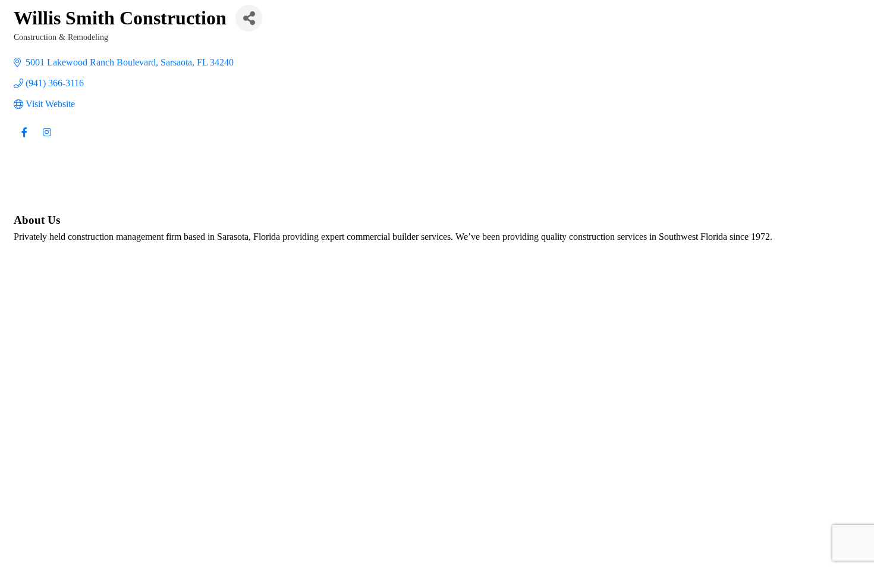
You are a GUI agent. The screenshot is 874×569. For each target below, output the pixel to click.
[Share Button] (248, 18)
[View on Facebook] (24, 140)
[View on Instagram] (46, 140)
